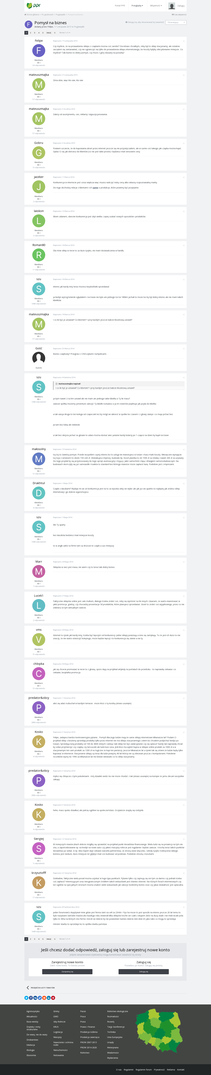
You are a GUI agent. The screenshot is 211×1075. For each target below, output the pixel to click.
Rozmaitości (113, 1016)
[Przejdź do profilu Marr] (38, 571)
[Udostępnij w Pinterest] (53, 998)
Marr (38, 561)
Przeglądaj (136, 5)
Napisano (65, 41)
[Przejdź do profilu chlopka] (38, 673)
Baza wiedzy (32, 1021)
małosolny (39, 449)
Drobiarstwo (32, 1040)
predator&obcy (38, 698)
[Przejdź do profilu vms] (38, 639)
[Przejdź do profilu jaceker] (38, 186)
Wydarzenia (112, 1058)
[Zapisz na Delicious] (40, 998)
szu (38, 279)
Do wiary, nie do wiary (37, 1034)
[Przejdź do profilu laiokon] (38, 220)
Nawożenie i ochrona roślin (63, 1043)
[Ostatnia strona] (55, 33)
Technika (111, 1032)
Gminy (56, 1011)
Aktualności (32, 1016)
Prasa (83, 1021)
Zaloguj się (143, 971)
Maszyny (57, 1037)
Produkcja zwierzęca (89, 1037)
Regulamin (128, 1069)
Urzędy (110, 1042)
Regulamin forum (144, 1069)
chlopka (38, 664)
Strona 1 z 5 (64, 32)
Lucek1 (38, 595)
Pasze (83, 1011)
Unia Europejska (114, 1037)
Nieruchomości (60, 1050)
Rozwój (110, 1021)
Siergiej (39, 839)
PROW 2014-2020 (88, 1047)
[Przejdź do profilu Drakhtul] (38, 493)
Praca (83, 1016)
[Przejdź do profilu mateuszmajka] (38, 84)
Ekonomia (31, 1055)
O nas (119, 1069)
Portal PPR (120, 5)
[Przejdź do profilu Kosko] (38, 741)
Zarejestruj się (67, 971)
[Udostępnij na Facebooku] (31, 998)
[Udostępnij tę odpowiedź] (183, 41)
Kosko (39, 732)
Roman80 (38, 245)
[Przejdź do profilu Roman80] (38, 254)
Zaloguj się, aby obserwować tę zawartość (146, 22)
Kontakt (180, 1069)
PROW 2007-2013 (88, 1042)
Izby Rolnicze (59, 1021)
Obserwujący (173, 22)
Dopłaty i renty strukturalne (33, 1028)
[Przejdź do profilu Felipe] (28, 24)
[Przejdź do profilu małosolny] (38, 459)
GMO (55, 1016)
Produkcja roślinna (88, 1032)
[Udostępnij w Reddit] (44, 998)
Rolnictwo (84, 1052)
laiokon (39, 211)
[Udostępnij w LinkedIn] (49, 998)
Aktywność (155, 5)
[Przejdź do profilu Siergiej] (38, 848)
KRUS (56, 1027)
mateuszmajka (39, 75)
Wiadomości (113, 1052)
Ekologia (30, 1050)
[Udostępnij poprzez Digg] (35, 998)
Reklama (171, 1069)
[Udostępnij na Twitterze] (26, 998)
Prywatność (159, 1069)
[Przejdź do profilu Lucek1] (38, 605)
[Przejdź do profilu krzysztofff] (38, 882)
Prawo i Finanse (87, 1027)
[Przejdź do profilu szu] (38, 289)
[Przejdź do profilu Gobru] (38, 152)
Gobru (38, 143)
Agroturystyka (33, 1011)
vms (39, 630)
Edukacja (31, 1045)
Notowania (58, 1055)
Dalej (49, 33)
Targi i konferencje (116, 1027)
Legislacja (58, 1032)
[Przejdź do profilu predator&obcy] (38, 707)
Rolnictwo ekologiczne (117, 1011)
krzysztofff (39, 873)
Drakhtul (39, 483)
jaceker (39, 177)
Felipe (50, 26)
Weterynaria (112, 1047)
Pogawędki (79, 26)
